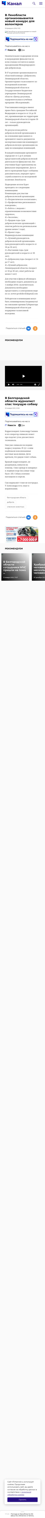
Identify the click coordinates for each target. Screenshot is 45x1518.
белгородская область (16, 498)
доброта (10, 502)
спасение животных (15, 507)
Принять (22, 1500)
